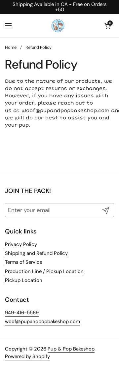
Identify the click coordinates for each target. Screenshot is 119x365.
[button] (107, 25)
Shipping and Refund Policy (36, 253)
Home (11, 47)
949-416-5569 (22, 312)
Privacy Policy (21, 244)
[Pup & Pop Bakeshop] (57, 25)
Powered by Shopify (27, 356)
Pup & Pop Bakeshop (71, 349)
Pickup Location (23, 280)
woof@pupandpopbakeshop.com (65, 110)
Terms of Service (23, 262)
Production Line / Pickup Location (44, 271)
